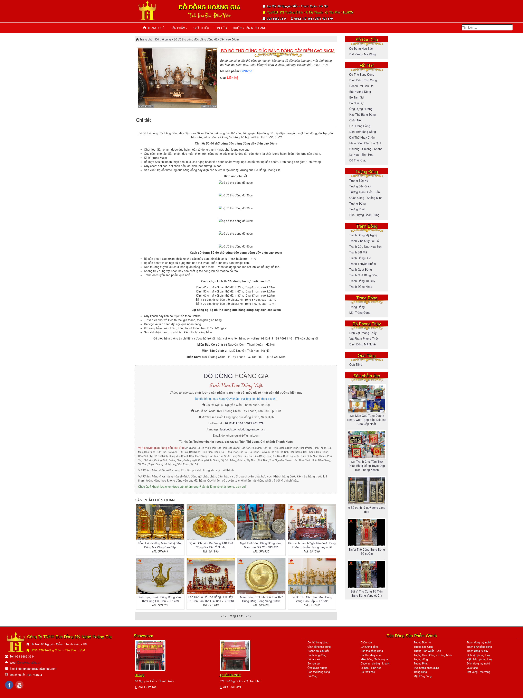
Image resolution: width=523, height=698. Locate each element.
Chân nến (355, 120)
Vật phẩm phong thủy (364, 338)
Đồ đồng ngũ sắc (361, 48)
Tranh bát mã (358, 252)
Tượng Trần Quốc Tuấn (364, 192)
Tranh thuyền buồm (362, 264)
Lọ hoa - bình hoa (361, 154)
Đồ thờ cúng (163, 39)
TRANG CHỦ (155, 28)
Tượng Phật (357, 209)
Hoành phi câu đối (361, 86)
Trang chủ (146, 39)
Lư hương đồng (359, 126)
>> (249, 616)
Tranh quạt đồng (360, 269)
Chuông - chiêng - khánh (375, 663)
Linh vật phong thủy (363, 333)
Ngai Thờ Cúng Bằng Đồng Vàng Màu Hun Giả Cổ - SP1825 (261, 545)
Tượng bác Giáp (360, 186)
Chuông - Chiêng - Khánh (365, 149)
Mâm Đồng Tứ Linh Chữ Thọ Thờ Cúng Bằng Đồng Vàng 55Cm (261, 599)
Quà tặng (355, 364)
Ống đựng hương (360, 109)
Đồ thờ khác (357, 160)
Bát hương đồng (360, 92)
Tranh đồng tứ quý (362, 281)
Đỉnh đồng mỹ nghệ (362, 344)
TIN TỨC (221, 28)
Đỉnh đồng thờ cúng (363, 80)
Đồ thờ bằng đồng (361, 74)
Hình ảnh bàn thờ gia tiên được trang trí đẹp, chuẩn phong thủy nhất (312, 545)
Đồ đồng (312, 676)
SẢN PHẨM (178, 28)
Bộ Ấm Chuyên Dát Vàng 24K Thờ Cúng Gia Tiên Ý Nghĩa (211, 545)
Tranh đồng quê (360, 258)
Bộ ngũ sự (356, 103)
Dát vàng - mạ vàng (362, 54)
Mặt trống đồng (359, 312)
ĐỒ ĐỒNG (218, 375)
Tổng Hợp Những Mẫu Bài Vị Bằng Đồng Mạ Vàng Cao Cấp (160, 545)
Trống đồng (357, 307)
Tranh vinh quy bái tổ (364, 241)
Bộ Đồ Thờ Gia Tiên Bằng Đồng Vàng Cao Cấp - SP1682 (312, 599)
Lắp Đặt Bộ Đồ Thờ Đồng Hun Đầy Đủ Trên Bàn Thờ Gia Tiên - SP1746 (211, 599)
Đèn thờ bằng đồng (362, 132)
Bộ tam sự (356, 97)
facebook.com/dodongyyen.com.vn (242, 429)
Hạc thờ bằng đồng (362, 114)
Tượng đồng (357, 203)
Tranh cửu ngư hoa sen (365, 246)
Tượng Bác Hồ (358, 180)
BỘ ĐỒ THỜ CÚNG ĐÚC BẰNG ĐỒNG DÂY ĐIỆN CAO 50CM (277, 51)
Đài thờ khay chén (362, 137)
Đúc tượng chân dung (364, 215)
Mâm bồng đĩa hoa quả (365, 143)
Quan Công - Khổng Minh (365, 198)
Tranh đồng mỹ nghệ (363, 235)
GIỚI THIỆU (201, 28)
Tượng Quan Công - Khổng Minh (433, 655)
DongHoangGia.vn (29, 662)
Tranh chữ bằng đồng (364, 275)
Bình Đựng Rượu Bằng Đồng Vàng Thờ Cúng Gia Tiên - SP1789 (160, 599)
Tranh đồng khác (360, 287)
